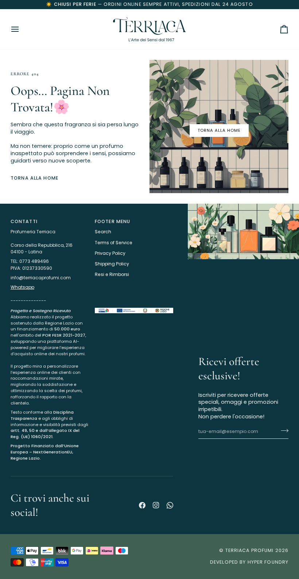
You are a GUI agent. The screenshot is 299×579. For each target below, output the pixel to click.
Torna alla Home (34, 178)
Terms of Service (113, 242)
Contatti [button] (24, 221)
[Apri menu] (21, 29)
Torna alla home (219, 130)
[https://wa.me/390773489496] (170, 505)
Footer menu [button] (112, 221)
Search (103, 232)
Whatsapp (22, 287)
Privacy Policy (110, 253)
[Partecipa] (282, 431)
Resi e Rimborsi (112, 274)
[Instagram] (156, 505)
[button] (50, 306)
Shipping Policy (112, 264)
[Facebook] (142, 505)
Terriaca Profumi (249, 550)
